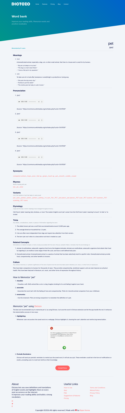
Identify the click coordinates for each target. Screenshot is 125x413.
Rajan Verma (85, 410)
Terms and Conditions (97, 388)
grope (45, 176)
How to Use (68, 388)
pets (18, 198)
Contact (66, 4)
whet (21, 187)
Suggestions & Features (72, 396)
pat (57, 176)
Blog (59, 4)
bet (14, 187)
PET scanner (88, 198)
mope (29, 176)
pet (14, 198)
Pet (52, 198)
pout (33, 176)
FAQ (65, 393)
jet (17, 187)
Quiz (65, 390)
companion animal (19, 176)
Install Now (62, 368)
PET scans (24, 200)
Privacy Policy (95, 393)
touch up (51, 176)
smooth (61, 176)
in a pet (47, 198)
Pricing (53, 4)
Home (37, 4)
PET (56, 198)
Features (44, 4)
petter (29, 198)
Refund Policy (94, 390)
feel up (39, 176)
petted (23, 198)
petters (34, 198)
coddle (68, 176)
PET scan (79, 198)
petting (41, 198)
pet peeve (62, 198)
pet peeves (71, 198)
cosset (74, 176)
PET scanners (98, 198)
